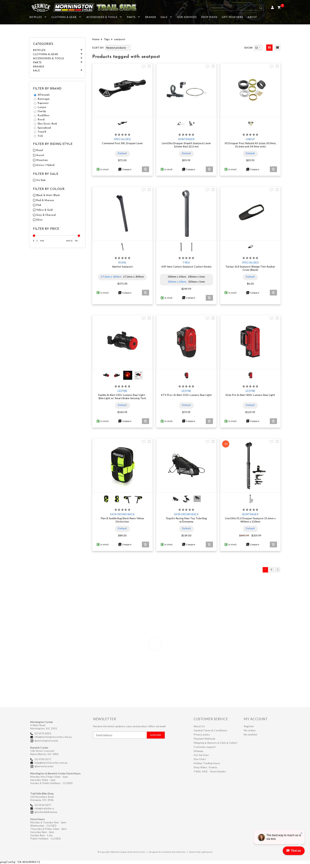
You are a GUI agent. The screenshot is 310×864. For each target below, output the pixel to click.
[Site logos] (81, 8)
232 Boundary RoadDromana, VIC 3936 (42, 798)
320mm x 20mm (177, 281)
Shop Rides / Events (205, 767)
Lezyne (42, 107)
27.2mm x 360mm (111, 276)
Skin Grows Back (47, 124)
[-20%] (250, 488)
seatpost (119, 39)
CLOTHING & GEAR (64, 17)
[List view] (277, 47)
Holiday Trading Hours (207, 763)
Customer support (205, 746)
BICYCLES (35, 17)
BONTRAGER (186, 139)
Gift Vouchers (232, 17)
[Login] (272, 8)
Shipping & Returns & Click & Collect (215, 742)
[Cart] (279, 8)
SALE (164, 17)
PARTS (131, 17)
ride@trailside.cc (44, 808)
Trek (40, 136)
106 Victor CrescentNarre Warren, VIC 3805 (44, 752)
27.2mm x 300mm (133, 276)
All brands (44, 95)
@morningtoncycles (46, 740)
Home (95, 39)
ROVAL (122, 262)
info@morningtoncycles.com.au (53, 736)
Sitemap (198, 750)
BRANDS (150, 17)
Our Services (187, 17)
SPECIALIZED (122, 139)
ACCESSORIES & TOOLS (101, 17)
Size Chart (200, 759)
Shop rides (209, 17)
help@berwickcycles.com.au (51, 762)
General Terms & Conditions (210, 730)
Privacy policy (202, 734)
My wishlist (250, 734)
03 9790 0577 (43, 759)
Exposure (43, 103)
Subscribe (155, 735)
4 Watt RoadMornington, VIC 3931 (43, 727)
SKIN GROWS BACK (122, 514)
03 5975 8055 (43, 733)
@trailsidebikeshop (46, 811)
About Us (199, 726)
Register (249, 726)
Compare (126, 169)
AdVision (180, 852)
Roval (41, 120)
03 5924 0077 (43, 804)
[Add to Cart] (145, 169)
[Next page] (277, 569)
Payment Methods (204, 738)
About (252, 17)
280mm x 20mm (177, 276)
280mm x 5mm (196, 276)
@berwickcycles (44, 766)
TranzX (42, 132)
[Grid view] (269, 47)
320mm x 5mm (196, 281)
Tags (107, 39)
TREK (186, 262)
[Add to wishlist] (143, 67)
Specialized (44, 128)
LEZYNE (122, 390)
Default (122, 153)
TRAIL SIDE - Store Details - (210, 771)
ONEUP (250, 139)
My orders (250, 730)
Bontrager (44, 99)
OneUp (42, 111)
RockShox (43, 115)
